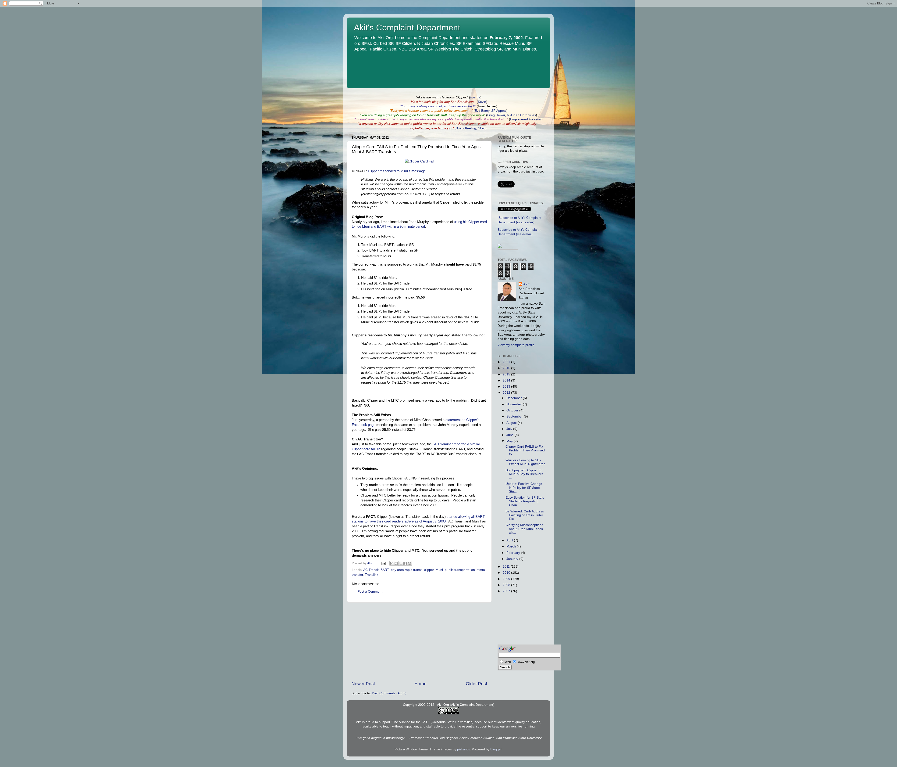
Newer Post (363, 683)
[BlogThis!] (396, 563)
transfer (357, 574)
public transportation (460, 570)
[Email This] (391, 563)
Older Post (476, 683)
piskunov (463, 749)
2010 (507, 572)
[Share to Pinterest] (409, 563)
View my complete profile (516, 345)
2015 (507, 374)
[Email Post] (383, 563)
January (512, 559)
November (514, 404)
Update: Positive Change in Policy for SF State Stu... (523, 487)
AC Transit (371, 570)
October (512, 410)
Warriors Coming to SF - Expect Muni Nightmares (525, 462)
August (512, 423)
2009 (507, 579)
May (510, 441)
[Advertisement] (419, 641)
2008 (507, 585)
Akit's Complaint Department (407, 27)
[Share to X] (400, 563)
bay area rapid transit (406, 570)
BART (385, 570)
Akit (526, 284)
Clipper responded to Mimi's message (397, 171)
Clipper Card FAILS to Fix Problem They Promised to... (525, 450)
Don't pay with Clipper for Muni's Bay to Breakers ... (524, 473)
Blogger (496, 749)
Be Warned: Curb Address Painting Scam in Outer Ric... (524, 515)
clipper (429, 570)
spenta (475, 97)
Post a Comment (370, 591)
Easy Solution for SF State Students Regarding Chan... (524, 501)
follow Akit (513, 124)
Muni (439, 570)
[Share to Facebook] (405, 563)
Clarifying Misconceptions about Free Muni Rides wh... (524, 528)
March (511, 546)
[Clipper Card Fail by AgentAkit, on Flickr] (419, 161)
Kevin (482, 102)
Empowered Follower (525, 119)
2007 (507, 591)
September (515, 416)
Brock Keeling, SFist (470, 128)
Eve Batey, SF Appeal (490, 110)
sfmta (481, 570)
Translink (371, 574)
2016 (507, 368)
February (513, 553)
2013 (507, 386)
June (510, 435)
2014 (507, 380)
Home (420, 683)
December (514, 398)
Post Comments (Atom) (389, 693)
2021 (507, 362)
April (510, 540)
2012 (507, 392)
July (509, 429)
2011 (507, 566)
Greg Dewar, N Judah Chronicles (511, 115)
